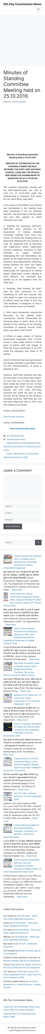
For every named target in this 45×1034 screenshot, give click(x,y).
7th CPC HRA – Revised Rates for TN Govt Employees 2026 (27, 796)
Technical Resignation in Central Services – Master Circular (22, 984)
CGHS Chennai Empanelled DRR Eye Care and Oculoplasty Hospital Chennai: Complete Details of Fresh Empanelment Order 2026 (22, 866)
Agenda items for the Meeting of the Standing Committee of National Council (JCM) (22, 446)
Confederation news (16, 439)
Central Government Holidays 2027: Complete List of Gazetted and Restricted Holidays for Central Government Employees (22, 562)
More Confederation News (22, 428)
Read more (17, 590)
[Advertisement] (22, 38)
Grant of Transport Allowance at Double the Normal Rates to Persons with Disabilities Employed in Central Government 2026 (22, 730)
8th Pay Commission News (22, 4)
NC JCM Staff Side (15, 436)
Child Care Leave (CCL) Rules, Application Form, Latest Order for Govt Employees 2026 (22, 974)
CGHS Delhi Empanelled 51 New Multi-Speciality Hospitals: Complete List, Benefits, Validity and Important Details (21, 831)
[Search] (38, 542)
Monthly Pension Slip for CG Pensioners (21, 960)
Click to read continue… (14, 416)
